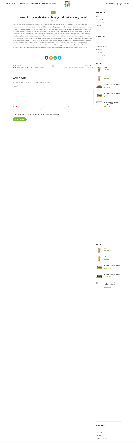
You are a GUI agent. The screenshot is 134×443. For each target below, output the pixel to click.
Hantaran (99, 43)
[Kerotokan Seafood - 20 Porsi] (99, 96)
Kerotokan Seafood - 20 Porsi (112, 93)
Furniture (99, 25)
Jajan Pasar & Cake (101, 46)
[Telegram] (59, 58)
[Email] (51, 58)
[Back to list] (53, 66)
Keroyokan (99, 49)
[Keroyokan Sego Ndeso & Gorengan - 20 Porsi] (99, 169)
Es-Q (97, 39)
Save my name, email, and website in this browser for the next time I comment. (37, 114)
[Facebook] (46, 58)
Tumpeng (99, 28)
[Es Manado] (99, 78)
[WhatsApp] (55, 58)
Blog (53, 12)
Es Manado (107, 76)
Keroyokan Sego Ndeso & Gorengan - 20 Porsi (111, 103)
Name (15, 107)
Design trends (100, 22)
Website (70, 107)
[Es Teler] (99, 69)
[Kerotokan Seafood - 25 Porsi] (99, 87)
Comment (16, 86)
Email (42, 107)
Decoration (99, 19)
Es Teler (106, 67)
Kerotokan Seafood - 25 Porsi (112, 85)
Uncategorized (100, 56)
